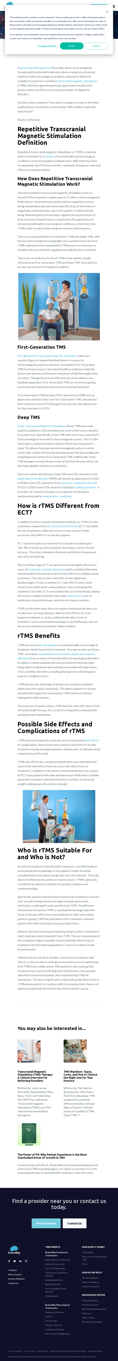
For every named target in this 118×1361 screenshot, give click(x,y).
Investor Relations (16, 1279)
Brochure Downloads (92, 1322)
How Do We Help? (92, 1272)
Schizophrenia (52, 1296)
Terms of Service (15, 1351)
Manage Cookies (95, 1351)
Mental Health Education (94, 1309)
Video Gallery (88, 1317)
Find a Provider (46, 1223)
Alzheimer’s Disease (54, 1312)
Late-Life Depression (55, 1268)
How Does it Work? (93, 1247)
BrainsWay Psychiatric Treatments (56, 1254)
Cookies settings (47, 46)
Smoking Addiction (54, 1280)
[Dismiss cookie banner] (107, 12)
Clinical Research (90, 1300)
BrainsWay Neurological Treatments (57, 1306)
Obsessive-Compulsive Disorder (56, 1274)
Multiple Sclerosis (53, 1325)
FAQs (84, 1264)
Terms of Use (29, 1351)
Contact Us (74, 1223)
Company (12, 1270)
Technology (87, 1252)
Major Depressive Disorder (58, 1259)
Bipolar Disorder (53, 1284)
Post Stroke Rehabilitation (58, 1333)
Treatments (52, 1247)
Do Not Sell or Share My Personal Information (68, 1351)
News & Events (15, 1274)
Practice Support (90, 1278)
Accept (71, 46)
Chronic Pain (51, 1321)
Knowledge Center (93, 1295)
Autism (48, 1316)
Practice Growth (90, 1304)
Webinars (86, 1313)
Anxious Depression (55, 1264)
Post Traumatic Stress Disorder (56, 1290)
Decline (96, 46)
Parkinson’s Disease (54, 1329)
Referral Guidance (90, 1282)
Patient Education (90, 1286)
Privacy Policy (42, 1351)
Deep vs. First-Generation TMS (94, 1258)
